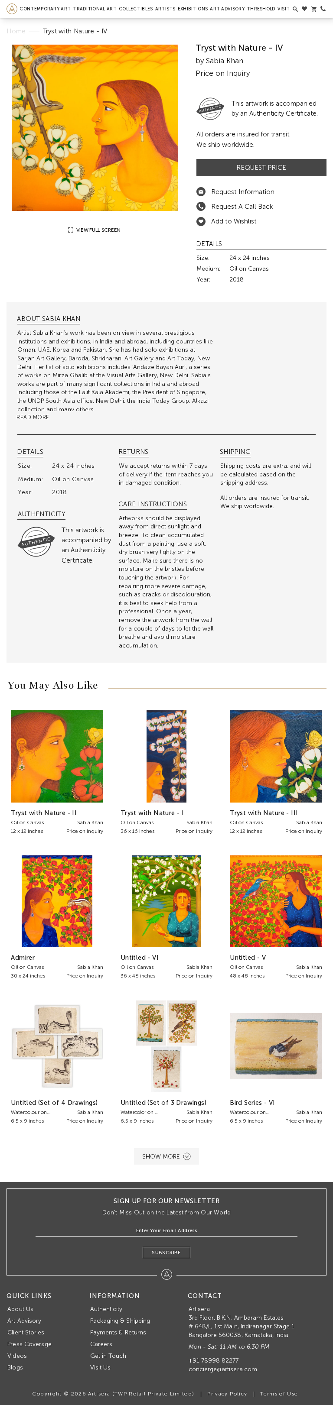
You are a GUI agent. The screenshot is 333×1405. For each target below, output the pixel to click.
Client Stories (25, 1332)
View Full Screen (98, 230)
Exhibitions (193, 9)
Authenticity (106, 1309)
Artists (165, 9)
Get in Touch (108, 1356)
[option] (95, 128)
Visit (284, 9)
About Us (20, 1309)
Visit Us (100, 1367)
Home (16, 31)
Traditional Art (95, 9)
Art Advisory (227, 9)
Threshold (261, 9)
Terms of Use (279, 1394)
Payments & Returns (118, 1332)
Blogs (15, 1367)
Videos (16, 1356)
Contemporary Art (45, 9)
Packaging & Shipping (120, 1320)
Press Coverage (29, 1344)
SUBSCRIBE (166, 1253)
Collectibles (136, 9)
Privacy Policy (227, 1394)
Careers (101, 1344)
